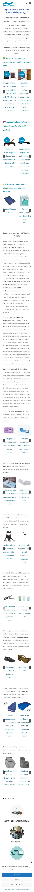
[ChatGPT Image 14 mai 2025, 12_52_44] (17, 847)
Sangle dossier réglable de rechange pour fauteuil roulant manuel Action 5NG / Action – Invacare (24, 159)
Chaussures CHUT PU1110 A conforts (10, 670)
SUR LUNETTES (24, 667)
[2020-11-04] (17, 826)
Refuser (17, 879)
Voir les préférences (17, 884)
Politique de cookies (9, 889)
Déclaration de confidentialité (22, 889)
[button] (31, 862)
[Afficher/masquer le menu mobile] (30, 3)
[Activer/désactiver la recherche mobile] (27, 3)
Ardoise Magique (9, 209)
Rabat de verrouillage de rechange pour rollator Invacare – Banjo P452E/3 (9, 156)
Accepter (17, 874)
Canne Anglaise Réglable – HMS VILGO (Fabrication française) (24, 552)
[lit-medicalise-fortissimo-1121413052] (17, 805)
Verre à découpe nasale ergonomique (24, 609)
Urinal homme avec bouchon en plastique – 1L (24, 493)
